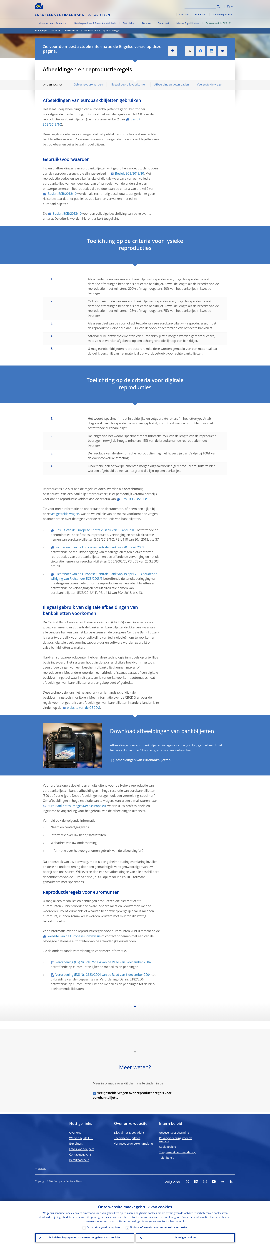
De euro (146, 23)
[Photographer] (99, 765)
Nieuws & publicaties (187, 23)
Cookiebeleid (167, 1147)
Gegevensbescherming (174, 1132)
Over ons (184, 15)
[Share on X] (189, 51)
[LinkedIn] (196, 1181)
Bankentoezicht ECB (216, 23)
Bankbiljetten (72, 31)
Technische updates (127, 1138)
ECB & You (200, 15)
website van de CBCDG (83, 708)
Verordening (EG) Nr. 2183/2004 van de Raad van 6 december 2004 (103, 975)
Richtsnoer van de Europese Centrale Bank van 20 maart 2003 (99, 547)
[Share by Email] (222, 51)
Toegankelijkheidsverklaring (177, 1152)
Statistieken (129, 23)
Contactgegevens (80, 1154)
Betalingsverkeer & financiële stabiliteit (95, 23)
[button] (224, 6)
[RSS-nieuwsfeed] (231, 1181)
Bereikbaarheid (79, 1160)
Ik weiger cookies (185, 1238)
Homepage (41, 31)
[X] (187, 1181)
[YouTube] (214, 1181)
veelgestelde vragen (64, 514)
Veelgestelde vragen (210, 84)
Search (218, 6)
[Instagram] (205, 1181)
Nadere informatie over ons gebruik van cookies (159, 1227)
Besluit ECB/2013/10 (129, 173)
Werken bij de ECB (222, 15)
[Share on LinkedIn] (211, 51)
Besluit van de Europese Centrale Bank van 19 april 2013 (95, 530)
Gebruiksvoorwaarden (88, 84)
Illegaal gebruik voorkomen (128, 84)
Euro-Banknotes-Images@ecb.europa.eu (77, 806)
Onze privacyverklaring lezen (104, 1227)
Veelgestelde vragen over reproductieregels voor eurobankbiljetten (132, 1095)
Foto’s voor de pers (81, 1149)
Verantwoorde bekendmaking (133, 1143)
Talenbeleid (166, 1157)
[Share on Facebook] (200, 51)
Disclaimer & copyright (129, 1132)
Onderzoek (163, 23)
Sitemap (42, 1168)
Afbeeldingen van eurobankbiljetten (143, 760)
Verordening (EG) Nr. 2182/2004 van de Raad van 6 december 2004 (103, 962)
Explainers (76, 1143)
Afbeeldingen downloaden (171, 84)
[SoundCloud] (222, 1181)
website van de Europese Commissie (74, 936)
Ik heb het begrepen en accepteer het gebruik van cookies (84, 1238)
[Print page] (172, 51)
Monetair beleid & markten (53, 23)
